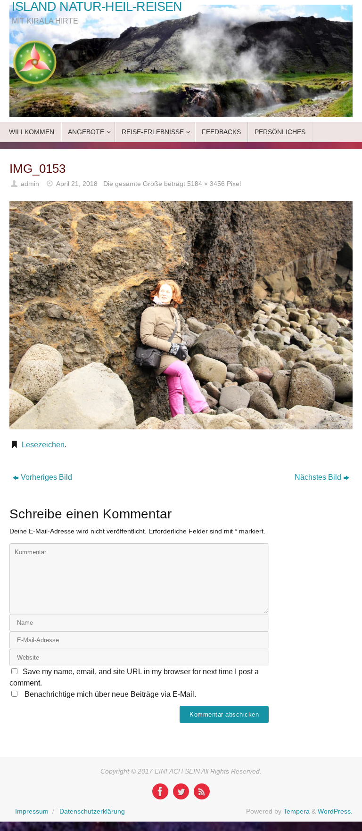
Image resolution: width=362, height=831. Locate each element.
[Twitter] (181, 791)
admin (30, 183)
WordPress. (335, 811)
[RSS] (202, 791)
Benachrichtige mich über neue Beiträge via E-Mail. (110, 694)
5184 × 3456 (206, 183)
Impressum (32, 811)
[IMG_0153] (181, 315)
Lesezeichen (43, 445)
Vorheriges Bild (46, 477)
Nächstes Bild (318, 477)
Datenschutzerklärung (92, 811)
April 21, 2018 (77, 183)
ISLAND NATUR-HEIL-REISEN (97, 7)
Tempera (296, 811)
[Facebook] (160, 791)
